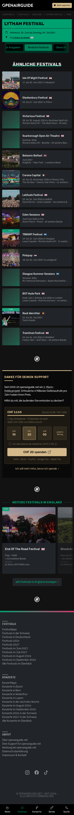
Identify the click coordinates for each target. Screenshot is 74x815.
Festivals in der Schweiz (16, 633)
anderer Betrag (60, 433)
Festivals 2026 (10, 640)
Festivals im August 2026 (16, 656)
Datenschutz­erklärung (15, 751)
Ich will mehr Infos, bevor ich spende (36, 468)
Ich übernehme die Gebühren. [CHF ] (33, 444)
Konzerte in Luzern (12, 698)
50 (45, 433)
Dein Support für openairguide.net (21, 743)
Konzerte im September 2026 (19, 709)
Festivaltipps (9, 629)
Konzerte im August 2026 (16, 705)
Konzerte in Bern (11, 690)
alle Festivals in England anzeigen (36, 581)
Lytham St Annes (21, 37)
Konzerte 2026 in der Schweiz (19, 713)
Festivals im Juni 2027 (15, 648)
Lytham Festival (54, 15)
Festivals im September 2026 (19, 659)
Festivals (23, 15)
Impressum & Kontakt (14, 755)
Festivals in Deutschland (16, 637)
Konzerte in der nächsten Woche (20, 701)
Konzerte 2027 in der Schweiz (19, 717)
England (37, 15)
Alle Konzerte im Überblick (17, 720)
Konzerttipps (9, 682)
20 (29, 433)
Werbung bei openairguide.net (19, 747)
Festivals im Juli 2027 (14, 652)
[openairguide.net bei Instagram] (27, 772)
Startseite (8, 15)
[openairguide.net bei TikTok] (46, 772)
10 (14, 433)
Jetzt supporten (63, 5)
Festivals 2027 (10, 644)
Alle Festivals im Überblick (17, 663)
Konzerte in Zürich (12, 686)
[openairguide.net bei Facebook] (37, 772)
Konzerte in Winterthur (14, 694)
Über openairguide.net (15, 740)
